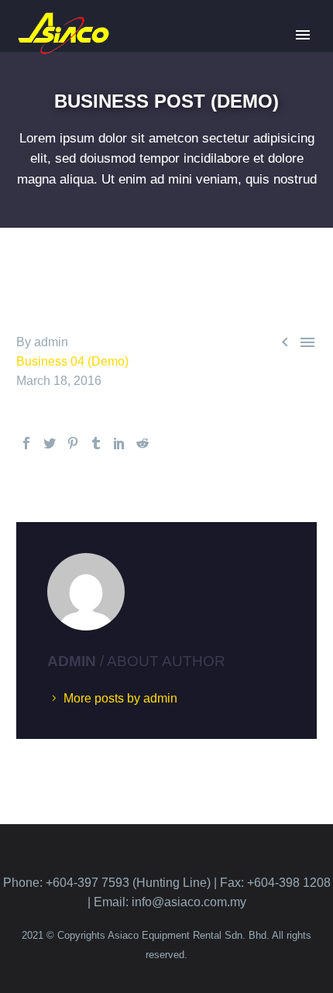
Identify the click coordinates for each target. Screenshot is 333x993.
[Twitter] (49, 443)
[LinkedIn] (119, 443)
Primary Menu (303, 34)
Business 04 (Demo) (72, 361)
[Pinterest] (73, 443)
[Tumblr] (96, 443)
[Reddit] (142, 443)
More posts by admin (120, 698)
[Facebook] (26, 443)
